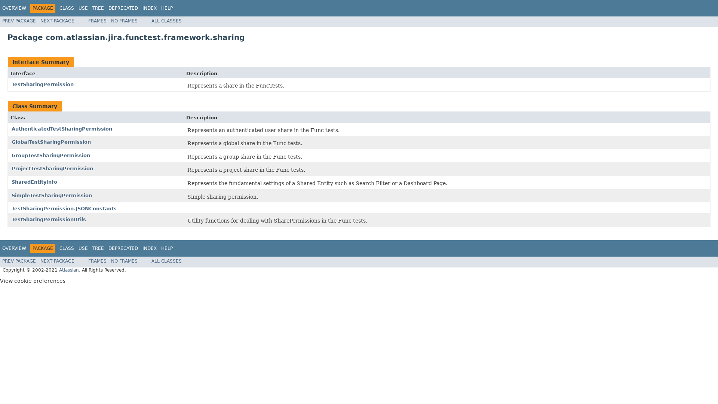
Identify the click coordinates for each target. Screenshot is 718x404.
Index (149, 8)
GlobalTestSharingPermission (51, 142)
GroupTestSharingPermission (51, 155)
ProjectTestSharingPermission (52, 168)
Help (167, 8)
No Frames (124, 21)
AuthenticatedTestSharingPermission (62, 129)
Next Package (57, 21)
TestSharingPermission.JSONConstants (64, 208)
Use (83, 8)
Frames (97, 21)
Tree (98, 8)
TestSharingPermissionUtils (49, 219)
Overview (14, 8)
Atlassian (69, 270)
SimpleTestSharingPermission (52, 195)
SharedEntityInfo (34, 182)
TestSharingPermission (43, 84)
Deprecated (123, 8)
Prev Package (19, 21)
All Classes (166, 21)
